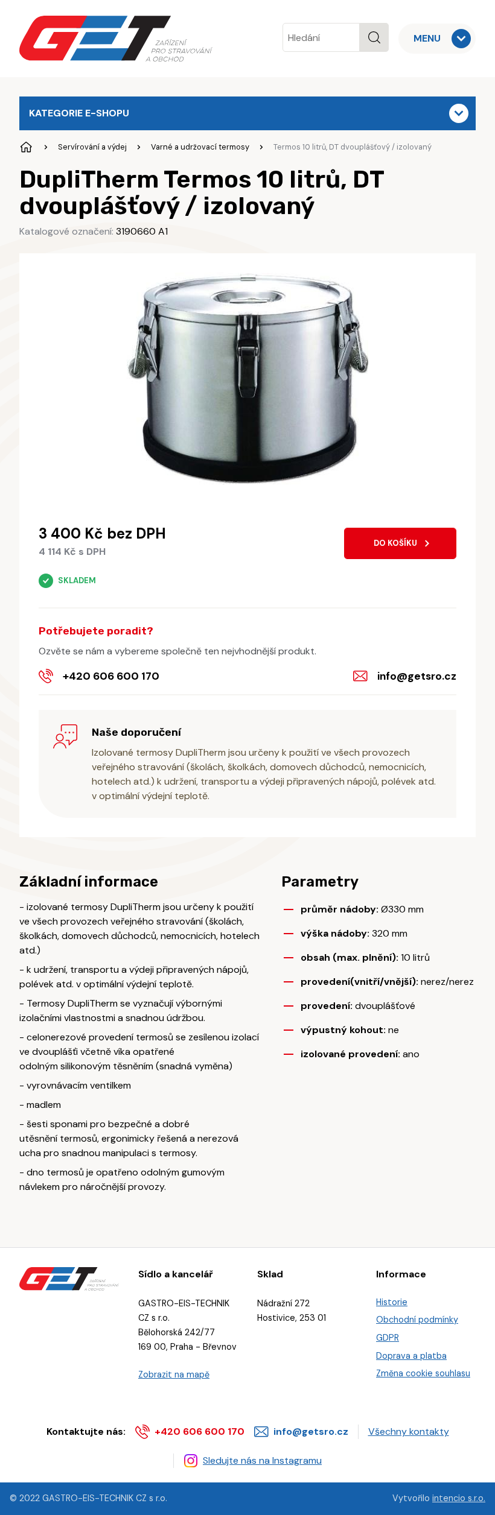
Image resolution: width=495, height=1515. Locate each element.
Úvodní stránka (26, 147)
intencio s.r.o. (458, 1498)
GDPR (387, 1337)
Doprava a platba (411, 1355)
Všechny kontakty (408, 1431)
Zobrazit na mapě (173, 1374)
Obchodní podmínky (417, 1319)
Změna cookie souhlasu (423, 1373)
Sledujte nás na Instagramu (262, 1460)
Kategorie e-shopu (79, 113)
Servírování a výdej (92, 147)
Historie (391, 1302)
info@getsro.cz (416, 676)
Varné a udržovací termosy (200, 147)
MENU (427, 38)
